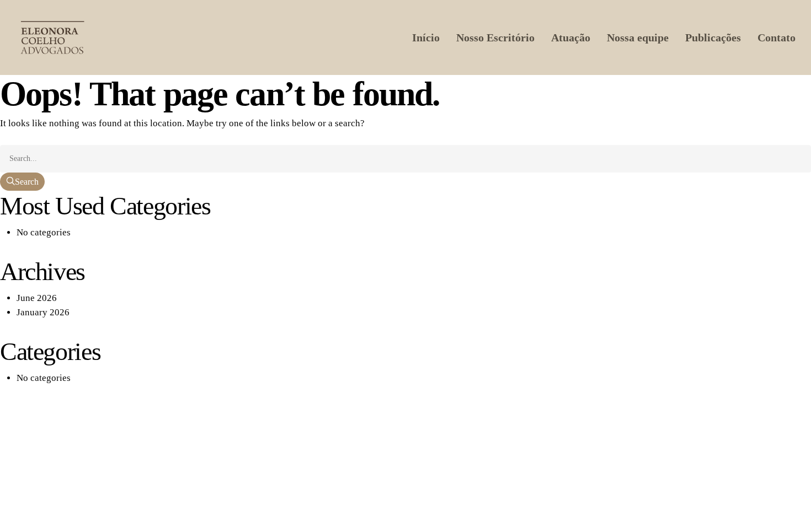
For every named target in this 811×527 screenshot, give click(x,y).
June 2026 (37, 298)
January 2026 (43, 312)
